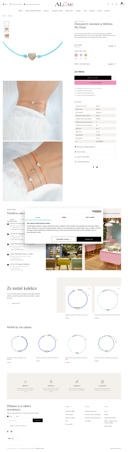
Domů (4, 15)
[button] (95, 101)
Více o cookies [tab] (90, 217)
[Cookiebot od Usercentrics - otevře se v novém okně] (93, 211)
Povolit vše (89, 239)
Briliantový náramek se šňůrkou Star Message (76, 315)
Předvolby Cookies (62, 239)
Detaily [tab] (64, 217)
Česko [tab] (22, 219)
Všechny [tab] (12, 219)
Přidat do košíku (93, 78)
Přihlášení (38, 420)
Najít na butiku (96, 83)
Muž (18, 416)
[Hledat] (108, 4)
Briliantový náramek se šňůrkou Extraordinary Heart (107, 315)
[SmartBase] (40, 448)
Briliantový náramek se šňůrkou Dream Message (106, 357)
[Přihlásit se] (116, 4)
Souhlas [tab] (37, 217)
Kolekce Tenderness (79, 21)
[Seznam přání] (112, 4)
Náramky (10, 15)
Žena (10, 416)
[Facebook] (8, 431)
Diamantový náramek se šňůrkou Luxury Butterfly (16, 358)
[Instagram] (11, 431)
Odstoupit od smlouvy (115, 448)
